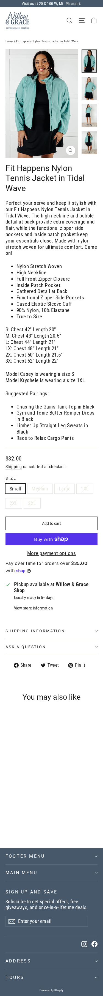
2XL (14, 503)
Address (18, 961)
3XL (32, 503)
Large (64, 489)
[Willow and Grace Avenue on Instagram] (84, 944)
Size (10, 478)
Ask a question (25, 647)
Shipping (13, 466)
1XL (85, 489)
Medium (40, 489)
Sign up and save (31, 892)
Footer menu (25, 856)
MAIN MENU (21, 872)
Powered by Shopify (51, 990)
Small (15, 489)
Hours (14, 977)
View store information (33, 608)
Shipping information (35, 631)
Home (9, 41)
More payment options (51, 553)
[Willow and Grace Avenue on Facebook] (94, 944)
